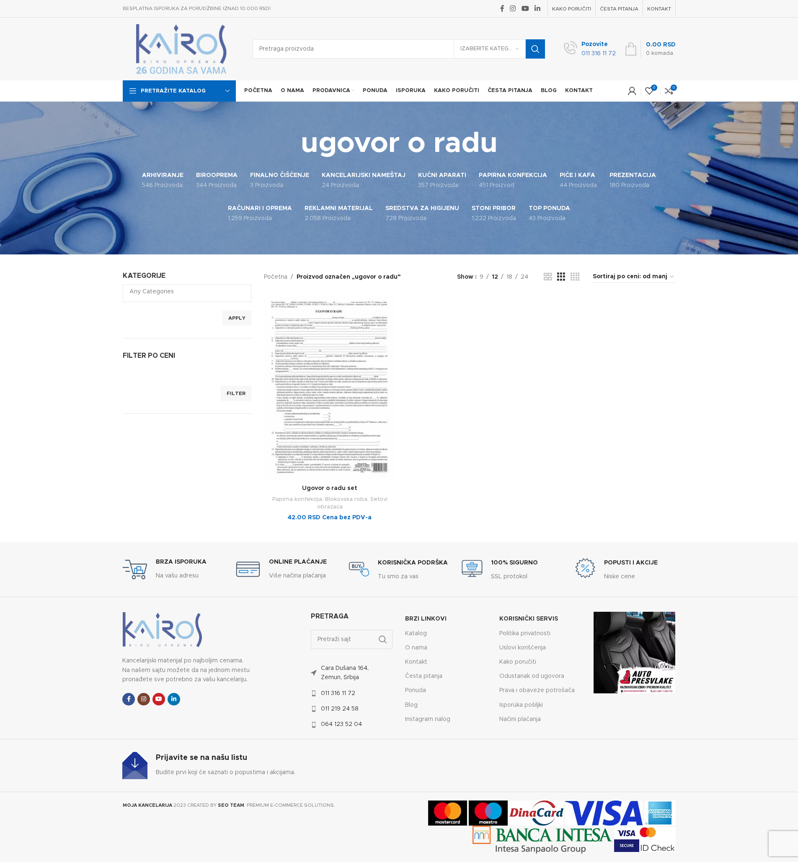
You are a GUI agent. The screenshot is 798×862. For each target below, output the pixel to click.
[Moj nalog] (632, 90)
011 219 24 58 (340, 709)
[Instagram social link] (513, 8)
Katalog (416, 633)
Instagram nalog (427, 719)
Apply (236, 318)
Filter (236, 393)
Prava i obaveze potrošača (537, 690)
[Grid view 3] (561, 277)
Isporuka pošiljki (521, 705)
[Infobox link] (590, 49)
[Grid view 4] (575, 277)
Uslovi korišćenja (522, 648)
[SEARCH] (535, 49)
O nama (416, 648)
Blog (411, 705)
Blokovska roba (346, 499)
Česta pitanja (423, 676)
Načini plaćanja (520, 719)
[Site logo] (181, 49)
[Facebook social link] (502, 8)
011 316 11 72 (338, 693)
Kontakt (416, 662)
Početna (275, 277)
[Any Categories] (184, 292)
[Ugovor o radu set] (329, 388)
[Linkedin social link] (537, 8)
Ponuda (415, 690)
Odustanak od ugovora (531, 676)
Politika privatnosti (524, 633)
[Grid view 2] (548, 277)
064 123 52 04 (341, 724)
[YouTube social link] (525, 8)
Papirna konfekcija (297, 499)
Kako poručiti (517, 662)
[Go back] (290, 144)
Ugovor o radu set (329, 488)
